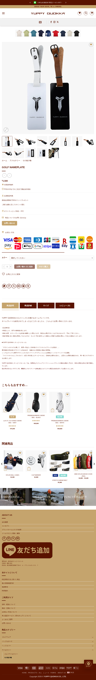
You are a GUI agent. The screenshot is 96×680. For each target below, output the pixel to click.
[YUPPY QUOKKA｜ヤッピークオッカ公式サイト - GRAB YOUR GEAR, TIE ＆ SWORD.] (48, 13)
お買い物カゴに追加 (24, 267)
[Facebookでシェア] (9, 286)
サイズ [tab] (46, 306)
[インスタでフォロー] (54, 22)
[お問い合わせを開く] (88, 664)
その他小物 (27, 161)
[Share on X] (14, 286)
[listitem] (7, 141)
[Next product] (4, 175)
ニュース (46, 673)
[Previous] (5, 35)
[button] (3, 13)
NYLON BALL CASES (12, 475)
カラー (4, 258)
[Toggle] (92, 637)
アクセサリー (15, 161)
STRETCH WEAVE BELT (59, 480)
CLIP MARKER (36, 475)
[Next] (91, 35)
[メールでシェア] (18, 286)
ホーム (4, 161)
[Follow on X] (58, 22)
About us (62, 673)
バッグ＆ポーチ (7, 641)
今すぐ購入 (43, 267)
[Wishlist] (80, 13)
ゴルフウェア (6, 637)
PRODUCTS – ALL (35, 673)
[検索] (86, 13)
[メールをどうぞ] (18, 538)
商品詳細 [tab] (28, 306)
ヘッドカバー (6, 646)
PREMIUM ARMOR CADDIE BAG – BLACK (36, 416)
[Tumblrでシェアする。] (28, 286)
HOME (24, 673)
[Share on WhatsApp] (4, 286)
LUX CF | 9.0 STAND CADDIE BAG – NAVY (12, 421)
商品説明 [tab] (10, 306)
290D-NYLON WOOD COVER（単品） (83, 475)
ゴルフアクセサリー (11, 654)
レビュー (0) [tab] (65, 306)
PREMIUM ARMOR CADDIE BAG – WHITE (59, 421)
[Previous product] (9, 175)
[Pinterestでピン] (23, 286)
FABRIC (53, 673)
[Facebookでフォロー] (51, 22)
